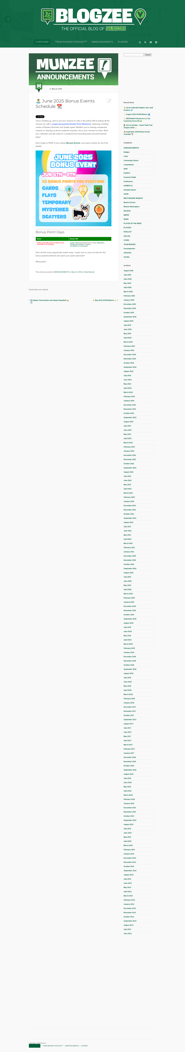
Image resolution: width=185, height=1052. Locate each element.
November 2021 (130, 510)
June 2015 (128, 833)
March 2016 (128, 795)
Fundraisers (128, 181)
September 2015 (130, 820)
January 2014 (129, 904)
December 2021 (130, 506)
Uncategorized (129, 249)
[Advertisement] (144, 78)
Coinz (126, 156)
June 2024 (128, 380)
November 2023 (130, 409)
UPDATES (127, 253)
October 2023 (129, 413)
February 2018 (129, 699)
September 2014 (130, 871)
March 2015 (128, 845)
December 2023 (130, 405)
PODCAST (128, 232)
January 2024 (129, 401)
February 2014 (129, 900)
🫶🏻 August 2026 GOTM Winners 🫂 (137, 114)
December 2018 (130, 657)
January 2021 (129, 552)
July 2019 (127, 627)
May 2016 (127, 787)
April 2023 (128, 438)
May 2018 (127, 686)
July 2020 (127, 577)
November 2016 (130, 762)
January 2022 (129, 501)
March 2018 (128, 694)
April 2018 (128, 690)
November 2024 (130, 359)
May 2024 (127, 384)
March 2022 (128, 493)
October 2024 (129, 363)
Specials (127, 236)
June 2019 (128, 631)
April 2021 (128, 539)
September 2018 (130, 669)
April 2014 (128, 892)
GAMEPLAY (128, 186)
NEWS (126, 219)
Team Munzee (89, 272)
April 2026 (128, 287)
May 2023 (127, 434)
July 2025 (127, 325)
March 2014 (128, 896)
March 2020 (128, 594)
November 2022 (130, 459)
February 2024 (129, 396)
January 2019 (129, 652)
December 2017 (130, 707)
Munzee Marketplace (132, 207)
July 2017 (127, 728)
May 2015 (127, 837)
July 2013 (127, 929)
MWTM (126, 215)
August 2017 (128, 724)
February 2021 (129, 548)
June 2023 (128, 430)
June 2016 (128, 782)
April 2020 (128, 589)
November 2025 (130, 308)
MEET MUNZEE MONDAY (133, 198)
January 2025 (129, 350)
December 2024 (130, 355)
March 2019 (128, 644)
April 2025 (128, 338)
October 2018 (129, 665)
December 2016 (130, 757)
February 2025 (129, 346)
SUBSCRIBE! (42, 42)
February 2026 (129, 296)
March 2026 (128, 292)
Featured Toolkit (130, 177)
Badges (127, 152)
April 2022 (128, 489)
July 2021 (127, 527)
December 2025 (130, 304)
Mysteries (100, 243)
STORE (126, 240)
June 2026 (128, 279)
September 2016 (130, 770)
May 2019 (127, 636)
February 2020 (129, 598)
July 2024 (127, 376)
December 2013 (130, 908)
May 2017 (127, 736)
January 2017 (129, 753)
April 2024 (128, 388)
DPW (125, 169)
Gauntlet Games (130, 190)
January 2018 (129, 703)
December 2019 (130, 606)
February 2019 (129, 648)
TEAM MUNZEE (130, 244)
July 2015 (127, 829)
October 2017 (129, 715)
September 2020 (130, 569)
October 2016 (129, 766)
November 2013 (130, 913)
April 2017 (128, 741)
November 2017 (130, 711)
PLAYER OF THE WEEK (133, 223)
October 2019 (129, 615)
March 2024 (128, 392)
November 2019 (130, 610)
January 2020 (129, 602)
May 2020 (127, 585)
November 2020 (130, 560)
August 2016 (128, 774)
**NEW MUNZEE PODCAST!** (71, 42)
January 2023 (129, 451)
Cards (72, 243)
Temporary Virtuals (77, 244)
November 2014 (130, 862)
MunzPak (127, 211)
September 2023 (130, 417)
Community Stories (131, 160)
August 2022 (128, 472)
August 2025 (128, 321)
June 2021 (128, 531)
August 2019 (128, 623)
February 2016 (129, 799)
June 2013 (128, 934)
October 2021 (129, 514)
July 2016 (127, 778)
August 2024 (128, 371)
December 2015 (130, 808)
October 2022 (129, 464)
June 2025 (128, 329)
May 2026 (127, 283)
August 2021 (128, 522)
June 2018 (128, 682)
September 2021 (130, 518)
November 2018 (130, 661)
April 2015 (128, 841)
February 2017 (129, 749)
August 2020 (128, 573)
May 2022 (127, 485)
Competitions (129, 165)
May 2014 (127, 887)
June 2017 (128, 732)
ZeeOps (127, 257)
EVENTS (127, 173)
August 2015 (128, 824)
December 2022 (130, 455)
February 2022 (129, 497)
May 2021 (127, 535)
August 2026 (128, 271)
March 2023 (128, 443)
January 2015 (129, 854)
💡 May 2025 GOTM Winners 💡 (104, 300)
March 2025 (128, 342)
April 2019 (128, 640)
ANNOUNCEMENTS (102, 42)
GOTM (126, 194)
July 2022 (127, 476)
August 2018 (128, 673)
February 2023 (129, 447)
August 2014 (128, 875)
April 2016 (128, 791)
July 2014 (127, 879)
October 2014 (129, 866)
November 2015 (130, 812)
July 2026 (127, 275)
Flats (77, 243)
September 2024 (130, 367)
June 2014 (128, 883)
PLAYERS (123, 42)
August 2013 (128, 925)
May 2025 (127, 334)
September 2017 (130, 720)
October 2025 (129, 313)
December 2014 (130, 858)
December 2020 (130, 556)
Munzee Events (73, 143)
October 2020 (129, 564)
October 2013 (129, 917)
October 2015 (129, 816)
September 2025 (130, 317)
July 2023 (127, 426)
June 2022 (128, 480)
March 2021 (128, 543)
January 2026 (129, 300)
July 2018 (127, 678)
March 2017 (128, 745)
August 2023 (128, 422)
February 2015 (129, 850)
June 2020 (128, 581)
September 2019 (130, 619)
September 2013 (130, 921)
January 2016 (129, 803)
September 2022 (130, 468)
